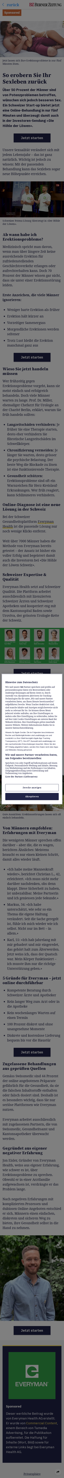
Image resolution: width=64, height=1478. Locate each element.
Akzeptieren (32, 796)
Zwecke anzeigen (32, 787)
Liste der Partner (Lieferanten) (21, 776)
